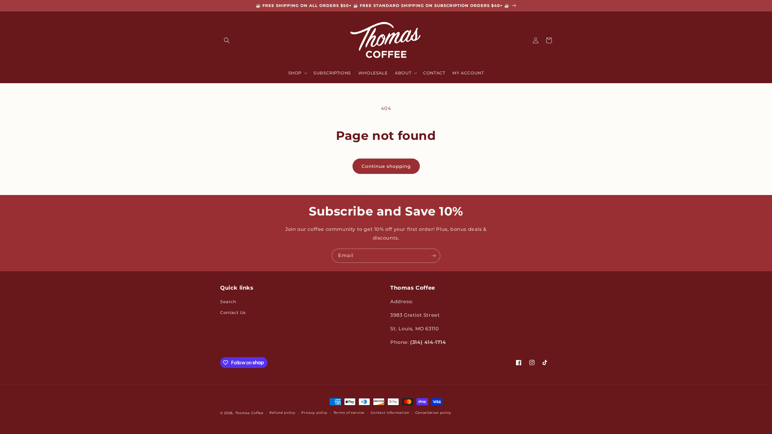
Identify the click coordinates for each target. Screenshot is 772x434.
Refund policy (282, 412)
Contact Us (233, 312)
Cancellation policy (433, 412)
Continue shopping (386, 166)
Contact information (390, 412)
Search (228, 301)
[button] (226, 40)
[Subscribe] (433, 256)
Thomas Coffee (249, 413)
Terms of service (349, 412)
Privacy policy (314, 412)
